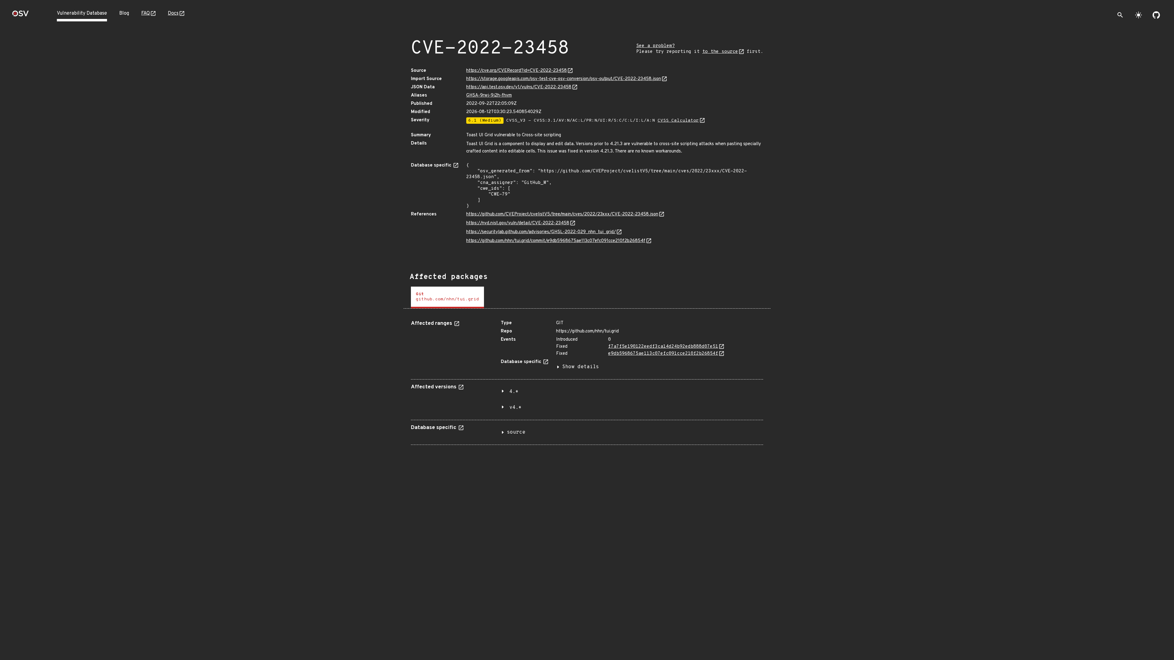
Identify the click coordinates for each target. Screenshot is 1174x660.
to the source (720, 52)
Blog (124, 13)
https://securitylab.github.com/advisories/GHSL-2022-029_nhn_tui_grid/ (541, 232)
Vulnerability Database (82, 13)
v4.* (515, 408)
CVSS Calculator (678, 120)
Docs (173, 13)
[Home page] (20, 15)
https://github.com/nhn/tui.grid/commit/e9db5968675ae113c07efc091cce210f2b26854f (555, 241)
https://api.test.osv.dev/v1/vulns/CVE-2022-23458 (518, 87)
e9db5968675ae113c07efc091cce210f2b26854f (663, 354)
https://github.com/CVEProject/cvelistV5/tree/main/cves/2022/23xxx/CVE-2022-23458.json (562, 214)
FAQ (145, 13)
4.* (514, 392)
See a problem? (655, 46)
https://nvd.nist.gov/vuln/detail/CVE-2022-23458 (517, 223)
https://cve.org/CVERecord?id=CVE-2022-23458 (516, 71)
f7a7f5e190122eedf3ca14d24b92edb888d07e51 (663, 347)
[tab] (447, 297)
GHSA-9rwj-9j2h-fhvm (489, 95)
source (516, 432)
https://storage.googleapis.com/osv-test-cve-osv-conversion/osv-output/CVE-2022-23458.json (563, 79)
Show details (580, 367)
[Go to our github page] (1156, 15)
